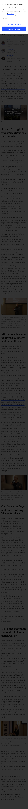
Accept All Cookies (14, 29)
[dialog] (14, 17)
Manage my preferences (14, 24)
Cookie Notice (10, 13)
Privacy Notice (13, 16)
